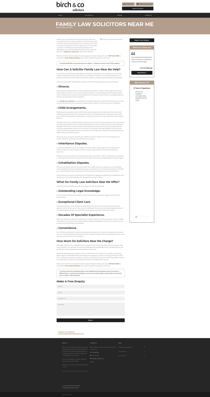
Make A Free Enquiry (142, 40)
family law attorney (71, 52)
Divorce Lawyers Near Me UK (125, 347)
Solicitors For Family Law (66, 332)
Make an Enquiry (137, 8)
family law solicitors (67, 101)
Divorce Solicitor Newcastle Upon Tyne (71, 334)
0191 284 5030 (129, 4)
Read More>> (142, 73)
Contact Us (148, 15)
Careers (92, 361)
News (76, 387)
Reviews (119, 15)
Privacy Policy (76, 385)
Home (60, 15)
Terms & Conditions (67, 385)
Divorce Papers (122, 355)
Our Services (89, 15)
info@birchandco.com (145, 4)
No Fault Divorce (122, 351)
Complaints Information (68, 387)
